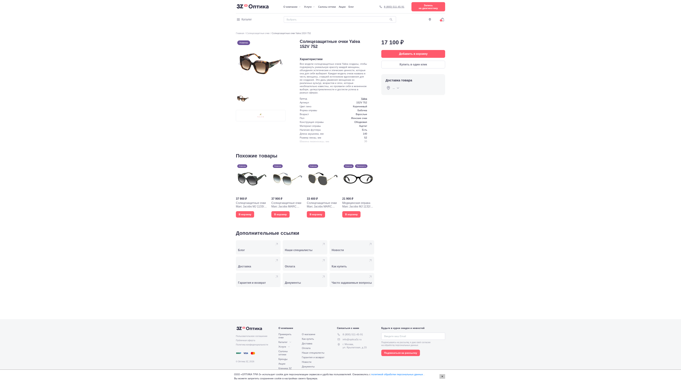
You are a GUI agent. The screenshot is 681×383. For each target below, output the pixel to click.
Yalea (364, 98)
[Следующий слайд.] (282, 64)
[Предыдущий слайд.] (239, 64)
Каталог (247, 19)
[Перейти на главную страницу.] (252, 7)
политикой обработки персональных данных (397, 374)
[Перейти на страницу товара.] (252, 190)
